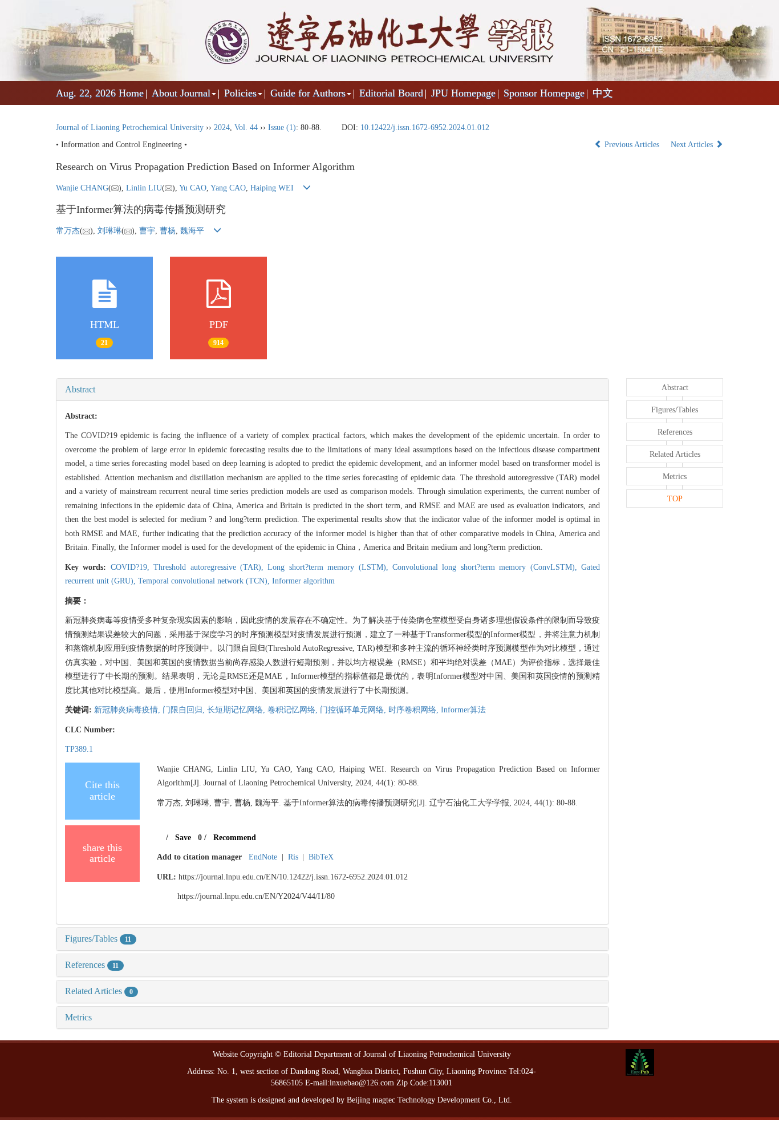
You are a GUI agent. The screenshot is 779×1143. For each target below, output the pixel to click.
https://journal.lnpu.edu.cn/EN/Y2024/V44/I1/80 (256, 896)
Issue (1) (282, 127)
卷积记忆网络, (293, 710)
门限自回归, (185, 710)
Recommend (234, 837)
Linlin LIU (144, 188)
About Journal (181, 93)
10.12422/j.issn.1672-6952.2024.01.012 (424, 127)
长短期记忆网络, (237, 710)
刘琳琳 (109, 230)
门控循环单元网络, (354, 710)
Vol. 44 (246, 127)
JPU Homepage (463, 93)
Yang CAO (228, 188)
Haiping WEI (272, 188)
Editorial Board (391, 93)
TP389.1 (79, 749)
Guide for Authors (308, 93)
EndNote (263, 857)
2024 (222, 127)
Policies (240, 93)
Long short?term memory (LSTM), (329, 567)
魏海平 (192, 230)
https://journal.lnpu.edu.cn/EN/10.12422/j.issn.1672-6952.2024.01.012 (293, 877)
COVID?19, (132, 567)
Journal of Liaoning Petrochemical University (130, 127)
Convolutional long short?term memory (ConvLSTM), (486, 567)
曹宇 (147, 230)
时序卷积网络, (414, 710)
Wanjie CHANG (82, 188)
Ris (293, 857)
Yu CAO (192, 188)
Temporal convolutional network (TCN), (205, 581)
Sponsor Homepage (544, 93)
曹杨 (168, 230)
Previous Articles (632, 144)
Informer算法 (463, 710)
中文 (603, 93)
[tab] (332, 389)
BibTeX (321, 857)
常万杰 (68, 230)
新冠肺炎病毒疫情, (128, 710)
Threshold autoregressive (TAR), (210, 567)
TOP (675, 499)
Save (183, 837)
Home (131, 93)
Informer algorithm (303, 581)
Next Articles (693, 144)
